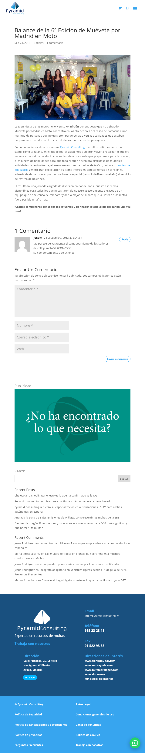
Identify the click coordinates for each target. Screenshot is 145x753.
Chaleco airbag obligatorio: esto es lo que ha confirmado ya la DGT (57, 495)
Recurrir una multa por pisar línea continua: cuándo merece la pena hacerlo (63, 501)
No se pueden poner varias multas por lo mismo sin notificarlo (79, 564)
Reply (125, 239)
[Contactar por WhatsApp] (135, 742)
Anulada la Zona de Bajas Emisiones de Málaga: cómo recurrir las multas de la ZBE (67, 517)
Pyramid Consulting (72, 147)
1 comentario (55, 43)
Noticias (38, 43)
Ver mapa (30, 677)
